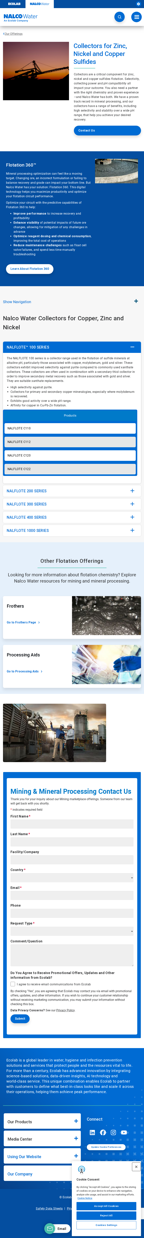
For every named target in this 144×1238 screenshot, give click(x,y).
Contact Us (86, 130)
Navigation (17, 302)
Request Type (21, 923)
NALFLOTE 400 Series (27, 517)
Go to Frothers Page (21, 622)
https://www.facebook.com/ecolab (103, 1132)
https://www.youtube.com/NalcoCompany (124, 1132)
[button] (119, 17)
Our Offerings (13, 34)
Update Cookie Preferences (106, 1147)
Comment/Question (26, 941)
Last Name (19, 834)
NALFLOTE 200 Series (27, 491)
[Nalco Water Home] (19, 18)
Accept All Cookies (106, 1206)
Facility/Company (24, 852)
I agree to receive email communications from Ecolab (54, 984)
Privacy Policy (65, 1010)
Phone (15, 905)
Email (15, 888)
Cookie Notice (84, 1198)
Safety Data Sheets (49, 1208)
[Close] (136, 1167)
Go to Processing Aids (23, 671)
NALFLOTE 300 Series (27, 504)
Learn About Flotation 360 (29, 269)
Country (16, 870)
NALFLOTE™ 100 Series (28, 347)
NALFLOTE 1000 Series (28, 530)
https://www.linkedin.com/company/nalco (92, 1132)
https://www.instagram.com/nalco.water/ (113, 1132)
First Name (19, 816)
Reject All (106, 1215)
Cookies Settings (106, 1225)
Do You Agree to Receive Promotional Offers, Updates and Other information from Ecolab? (62, 975)
